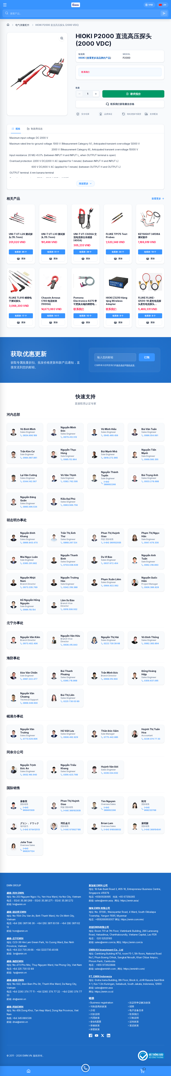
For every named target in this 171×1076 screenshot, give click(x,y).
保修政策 (95, 1025)
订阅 (146, 357)
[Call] (85, 1071)
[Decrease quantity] (79, 94)
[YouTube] (96, 1035)
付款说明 (95, 1014)
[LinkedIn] (108, 1035)
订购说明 (134, 1017)
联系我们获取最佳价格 (122, 104)
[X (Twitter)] (102, 1035)
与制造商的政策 (98, 1006)
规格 (18, 128)
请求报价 (135, 94)
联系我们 (134, 1014)
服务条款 (120, 365)
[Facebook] (90, 1035)
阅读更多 (83, 183)
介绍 (92, 1010)
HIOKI (81, 57)
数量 (78, 88)
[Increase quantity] (96, 94)
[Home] (8, 24)
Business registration (101, 1002)
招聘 (131, 1006)
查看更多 (156, 198)
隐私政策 (130, 365)
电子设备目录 (136, 1010)
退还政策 (134, 1025)
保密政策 (95, 1029)
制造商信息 (37, 128)
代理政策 (95, 1017)
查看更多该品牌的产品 (98, 57)
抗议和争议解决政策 (139, 1002)
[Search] (164, 13)
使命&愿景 (95, 1021)
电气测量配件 (22, 25)
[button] (37, 74)
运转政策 (134, 1021)
